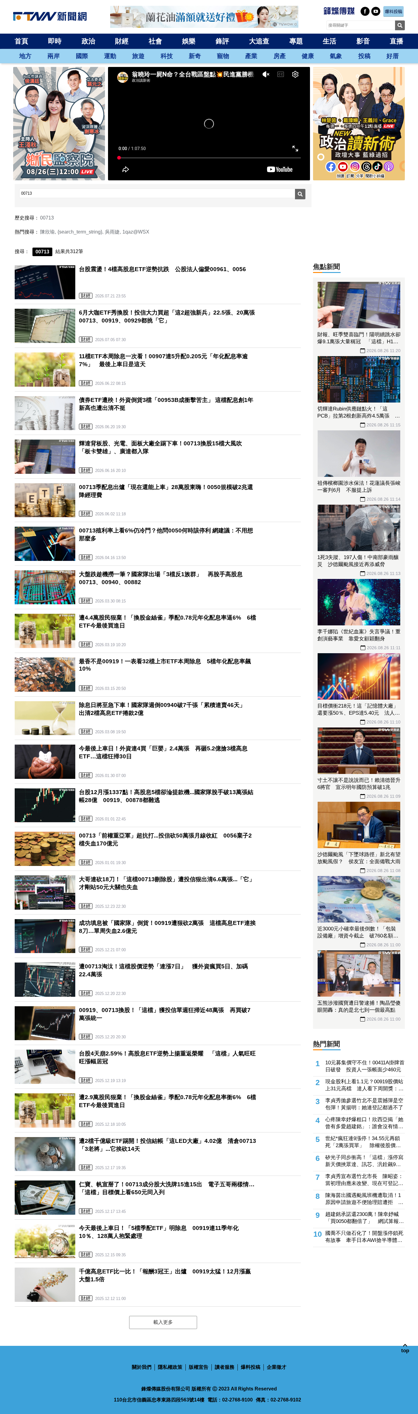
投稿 (364, 56)
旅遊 (138, 56)
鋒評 (222, 41)
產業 (251, 56)
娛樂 (189, 41)
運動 (110, 56)
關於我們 (141, 1367)
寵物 (223, 56)
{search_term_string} (80, 231)
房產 (280, 56)
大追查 (259, 41)
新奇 (195, 56)
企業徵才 (276, 1367)
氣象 (336, 56)
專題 (296, 41)
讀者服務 (224, 1367)
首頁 (21, 41)
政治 (88, 41)
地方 (25, 56)
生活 (329, 41)
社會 (155, 41)
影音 (363, 41)
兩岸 (53, 56)
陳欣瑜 (47, 231)
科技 (167, 56)
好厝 (392, 56)
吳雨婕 (112, 231)
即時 (55, 41)
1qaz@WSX (135, 231)
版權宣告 (198, 1367)
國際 (82, 56)
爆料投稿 (250, 1367)
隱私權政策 (170, 1367)
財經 (122, 41)
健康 (308, 56)
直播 (396, 41)
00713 (47, 217)
